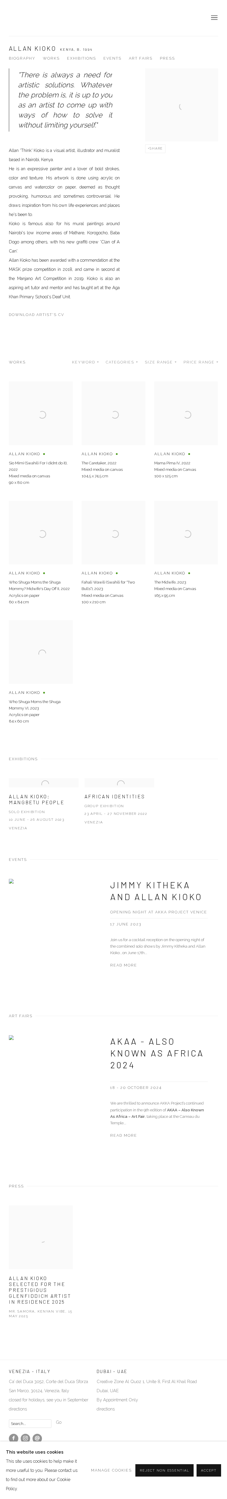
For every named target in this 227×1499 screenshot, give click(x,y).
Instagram (25, 1438)
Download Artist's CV (41, 315)
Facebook (13, 1438)
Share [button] (156, 148)
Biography (22, 58)
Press (167, 58)
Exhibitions (81, 58)
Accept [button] (209, 1470)
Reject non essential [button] (164, 1470)
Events (112, 58)
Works (51, 58)
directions (106, 1408)
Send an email (37, 1438)
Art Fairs (141, 58)
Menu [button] (213, 18)
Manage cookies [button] (111, 1470)
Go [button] (58, 1422)
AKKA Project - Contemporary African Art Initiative (26, 18)
